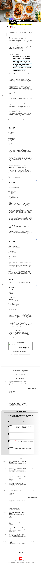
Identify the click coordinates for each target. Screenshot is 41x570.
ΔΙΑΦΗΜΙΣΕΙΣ (22, 562)
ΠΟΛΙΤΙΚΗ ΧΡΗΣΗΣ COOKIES (26, 563)
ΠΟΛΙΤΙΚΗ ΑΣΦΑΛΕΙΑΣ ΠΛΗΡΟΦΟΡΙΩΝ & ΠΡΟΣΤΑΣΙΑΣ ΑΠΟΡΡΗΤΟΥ (13, 563)
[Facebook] (38, 20)
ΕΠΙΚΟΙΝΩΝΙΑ (13, 562)
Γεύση (10, 19)
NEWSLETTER (17, 562)
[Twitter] (40, 20)
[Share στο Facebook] (36, 96)
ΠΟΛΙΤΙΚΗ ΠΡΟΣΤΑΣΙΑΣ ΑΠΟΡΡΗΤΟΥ (22, 374)
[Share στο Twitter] (38, 96)
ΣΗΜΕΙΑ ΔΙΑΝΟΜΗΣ (33, 563)
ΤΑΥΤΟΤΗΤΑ (8, 562)
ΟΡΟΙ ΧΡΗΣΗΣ (16, 374)
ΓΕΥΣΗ (22, 0)
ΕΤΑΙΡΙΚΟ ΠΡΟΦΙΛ (27, 562)
